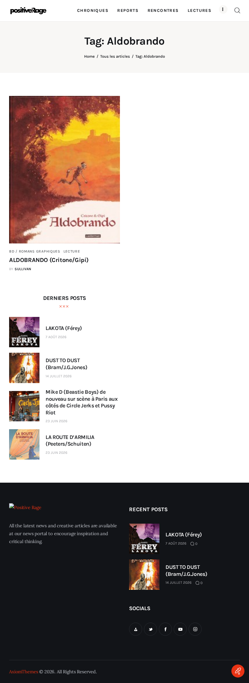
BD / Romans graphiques (34, 251)
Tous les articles (115, 56)
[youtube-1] (180, 629)
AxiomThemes (23, 672)
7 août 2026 (56, 337)
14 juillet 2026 (59, 376)
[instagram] (195, 629)
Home (89, 56)
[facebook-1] (165, 629)
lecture (71, 251)
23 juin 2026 (56, 421)
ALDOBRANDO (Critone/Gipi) (49, 260)
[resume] (135, 629)
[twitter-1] (150, 629)
